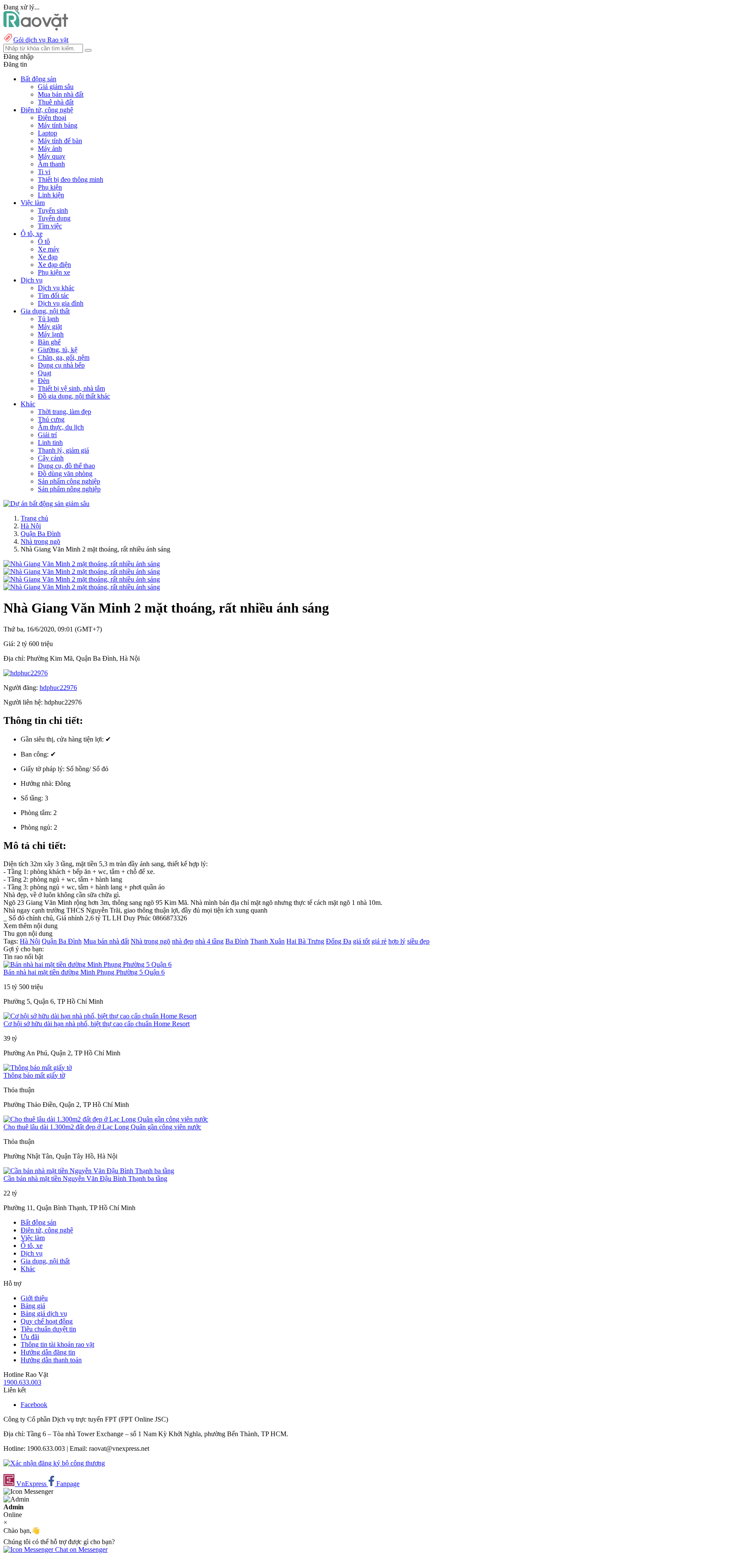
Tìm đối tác (53, 295)
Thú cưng (51, 419)
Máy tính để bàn (60, 140)
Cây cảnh (51, 458)
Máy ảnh (50, 148)
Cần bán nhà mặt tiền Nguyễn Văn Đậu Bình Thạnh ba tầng (85, 1178)
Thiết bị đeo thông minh (70, 179)
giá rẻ (379, 941)
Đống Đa (338, 941)
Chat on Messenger (80, 1549)
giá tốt (361, 941)
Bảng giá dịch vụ (44, 1313)
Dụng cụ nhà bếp (61, 365)
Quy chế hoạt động (47, 1321)
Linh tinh (50, 442)
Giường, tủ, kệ (57, 349)
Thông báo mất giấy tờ (34, 1075)
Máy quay (51, 156)
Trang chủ (34, 518)
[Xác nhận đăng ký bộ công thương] (54, 1463)
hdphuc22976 (58, 687)
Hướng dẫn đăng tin (48, 1352)
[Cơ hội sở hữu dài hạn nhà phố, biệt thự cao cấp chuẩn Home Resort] (99, 1016)
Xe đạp (48, 257)
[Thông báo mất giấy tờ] (37, 1067)
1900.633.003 (22, 1382)
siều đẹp (418, 941)
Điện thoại (52, 117)
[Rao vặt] (35, 28)
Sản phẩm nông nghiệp (69, 489)
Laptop (47, 133)
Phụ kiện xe (54, 272)
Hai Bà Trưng (305, 941)
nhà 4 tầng (209, 941)
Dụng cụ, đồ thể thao (66, 465)
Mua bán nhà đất (60, 94)
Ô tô (44, 241)
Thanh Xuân (267, 941)
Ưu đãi (30, 1336)
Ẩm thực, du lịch (61, 427)
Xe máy (48, 249)
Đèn (43, 380)
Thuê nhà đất (56, 102)
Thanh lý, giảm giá (63, 450)
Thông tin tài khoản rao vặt (57, 1344)
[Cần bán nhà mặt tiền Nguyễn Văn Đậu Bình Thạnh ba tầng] (88, 1170)
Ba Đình (237, 941)
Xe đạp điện (54, 264)
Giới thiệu (34, 1298)
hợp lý (396, 941)
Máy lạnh (51, 334)
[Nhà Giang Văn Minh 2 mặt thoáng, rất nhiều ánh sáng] (81, 563)
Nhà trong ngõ (40, 541)
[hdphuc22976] (25, 673)
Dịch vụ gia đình (60, 303)
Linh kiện (51, 195)
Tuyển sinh (53, 210)
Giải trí (47, 434)
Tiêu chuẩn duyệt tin (48, 1329)
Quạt (44, 373)
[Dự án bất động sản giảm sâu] (46, 503)
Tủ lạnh (48, 318)
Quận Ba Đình (41, 533)
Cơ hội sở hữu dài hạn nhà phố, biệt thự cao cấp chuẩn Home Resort (96, 1023)
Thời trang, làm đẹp (64, 411)
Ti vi (44, 171)
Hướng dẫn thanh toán (51, 1360)
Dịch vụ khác (56, 287)
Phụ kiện (50, 187)
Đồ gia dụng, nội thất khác (74, 396)
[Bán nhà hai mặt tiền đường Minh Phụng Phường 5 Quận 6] (87, 964)
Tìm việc (50, 226)
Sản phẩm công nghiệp (69, 481)
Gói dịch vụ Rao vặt (40, 39)
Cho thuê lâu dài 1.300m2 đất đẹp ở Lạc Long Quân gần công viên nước (102, 1127)
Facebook (34, 1404)
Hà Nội (31, 526)
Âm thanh (51, 164)
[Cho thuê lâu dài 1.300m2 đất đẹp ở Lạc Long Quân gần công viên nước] (105, 1119)
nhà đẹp (182, 941)
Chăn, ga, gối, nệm (63, 357)
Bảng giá (33, 1305)
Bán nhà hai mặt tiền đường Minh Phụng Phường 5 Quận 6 (84, 972)
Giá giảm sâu (56, 86)
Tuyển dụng (54, 218)
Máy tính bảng (57, 125)
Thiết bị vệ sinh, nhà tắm (71, 388)
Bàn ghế (49, 342)
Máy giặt (50, 326)
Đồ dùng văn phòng (65, 473)
